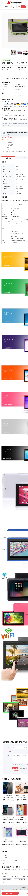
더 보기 (3, 882)
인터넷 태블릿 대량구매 (19, 879)
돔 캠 (16, 860)
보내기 (15, 768)
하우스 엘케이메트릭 (6, 855)
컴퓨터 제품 (9, 10)
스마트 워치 (4, 857)
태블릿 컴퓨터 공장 (15, 876)
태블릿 (3, 860)
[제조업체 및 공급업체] (14, 2)
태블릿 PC (15, 10)
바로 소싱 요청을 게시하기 (19, 770)
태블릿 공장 (5, 876)
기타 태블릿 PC (22, 10)
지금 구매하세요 (10, 893)
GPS (16, 857)
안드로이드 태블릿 (7, 879)
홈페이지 (3, 10)
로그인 (20, 151)
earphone (17, 855)
